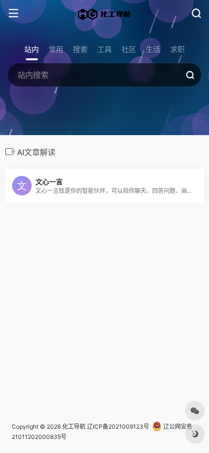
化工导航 (74, 426)
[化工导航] (104, 13)
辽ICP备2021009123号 (118, 426)
